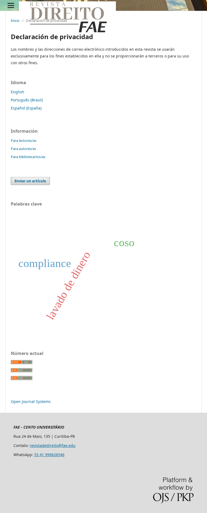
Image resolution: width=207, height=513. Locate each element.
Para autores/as (23, 148)
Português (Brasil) (27, 99)
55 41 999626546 (49, 454)
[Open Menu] (10, 5)
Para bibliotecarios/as (28, 156)
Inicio (15, 20)
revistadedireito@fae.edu (52, 445)
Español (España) (26, 108)
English (17, 91)
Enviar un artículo (30, 181)
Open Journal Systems (31, 401)
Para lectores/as (23, 140)
